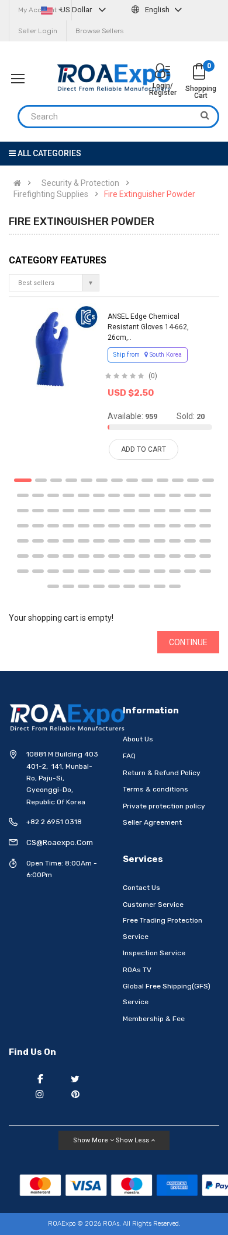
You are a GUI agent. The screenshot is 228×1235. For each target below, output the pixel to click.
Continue (188, 642)
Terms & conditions (155, 789)
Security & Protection (80, 183)
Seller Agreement (152, 822)
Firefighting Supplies (50, 194)
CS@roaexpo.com (59, 842)
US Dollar (76, 9)
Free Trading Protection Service (162, 928)
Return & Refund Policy (162, 773)
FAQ (129, 756)
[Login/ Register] (162, 72)
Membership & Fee (154, 1019)
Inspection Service (154, 953)
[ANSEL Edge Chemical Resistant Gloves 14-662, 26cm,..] (55, 349)
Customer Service (153, 904)
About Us (138, 739)
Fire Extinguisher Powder (149, 194)
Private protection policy (164, 806)
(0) (152, 376)
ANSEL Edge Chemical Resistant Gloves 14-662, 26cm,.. (148, 327)
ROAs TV (137, 970)
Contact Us (141, 888)
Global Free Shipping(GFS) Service (166, 994)
